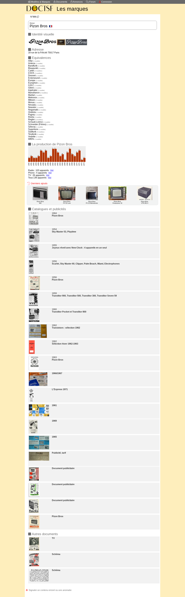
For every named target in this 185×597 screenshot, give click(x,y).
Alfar (34, 61)
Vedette (35, 136)
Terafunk (36, 134)
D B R (35, 73)
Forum (92, 2)
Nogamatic (37, 110)
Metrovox (36, 97)
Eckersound (37, 78)
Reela (34, 117)
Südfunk (36, 132)
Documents (61, 2)
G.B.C (34, 85)
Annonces (77, 2)
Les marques (72, 9)
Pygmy (35, 114)
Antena (35, 63)
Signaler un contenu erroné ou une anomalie (50, 590)
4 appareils (43, 173)
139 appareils (42, 178)
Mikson (35, 100)
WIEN (34, 139)
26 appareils (41, 175)
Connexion (106, 2)
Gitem (34, 88)
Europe (35, 80)
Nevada (35, 105)
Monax (35, 102)
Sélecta (35, 127)
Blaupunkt (36, 68)
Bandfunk (36, 66)
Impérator (36, 90)
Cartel (35, 70)
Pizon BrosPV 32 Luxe (67, 202)
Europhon (36, 83)
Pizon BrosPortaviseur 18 (117, 202)
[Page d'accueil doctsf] (39, 11)
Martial (35, 95)
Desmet (35, 75)
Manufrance (38, 92)
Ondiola (35, 112)
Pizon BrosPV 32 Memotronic (92, 202)
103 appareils (44, 170)
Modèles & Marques (40, 2)
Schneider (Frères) (41, 124)
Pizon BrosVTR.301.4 (144, 202)
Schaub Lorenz (39, 122)
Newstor (36, 107)
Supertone (37, 129)
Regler (35, 119)
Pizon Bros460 (40, 202)
